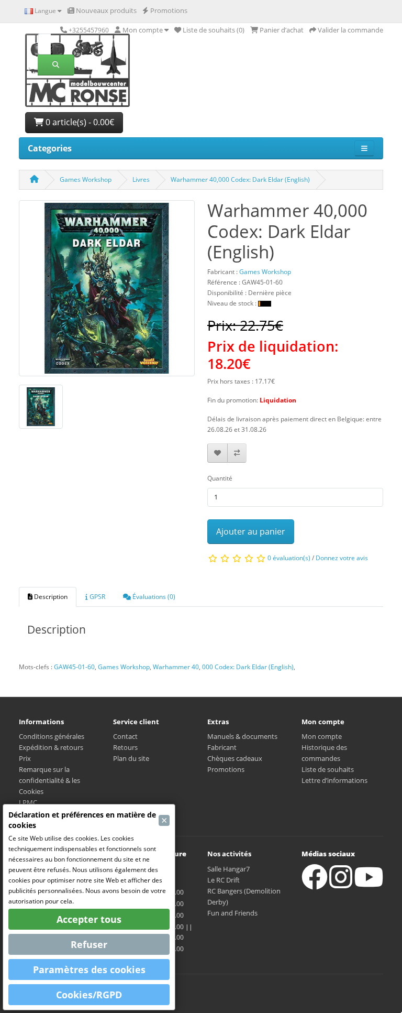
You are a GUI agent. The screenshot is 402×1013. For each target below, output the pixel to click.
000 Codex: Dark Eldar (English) (248, 666)
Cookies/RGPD (89, 994)
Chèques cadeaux (234, 758)
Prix (25, 758)
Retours (125, 747)
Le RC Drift (223, 880)
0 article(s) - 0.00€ (78, 122)
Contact (125, 736)
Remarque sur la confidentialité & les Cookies (49, 780)
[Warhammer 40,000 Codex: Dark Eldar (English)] (107, 291)
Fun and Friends (232, 913)
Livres (141, 179)
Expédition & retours (51, 747)
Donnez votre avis (342, 558)
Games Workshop (85, 179)
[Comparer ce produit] (237, 453)
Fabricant (222, 747)
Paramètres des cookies (89, 969)
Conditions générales (51, 736)
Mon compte (322, 736)
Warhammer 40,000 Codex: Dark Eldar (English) (240, 179)
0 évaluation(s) (288, 558)
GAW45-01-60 (74, 666)
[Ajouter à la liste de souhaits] (217, 453)
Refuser (89, 944)
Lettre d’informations (334, 780)
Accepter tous (89, 919)
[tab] (47, 597)
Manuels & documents (242, 736)
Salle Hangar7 (228, 869)
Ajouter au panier (250, 531)
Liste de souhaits (328, 769)
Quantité (219, 478)
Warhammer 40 (176, 666)
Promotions (225, 769)
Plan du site (131, 758)
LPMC (28, 802)
